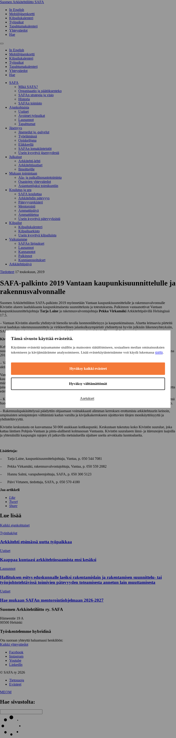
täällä (159, 352)
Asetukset (87, 398)
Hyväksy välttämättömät (88, 384)
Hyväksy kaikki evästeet (88, 368)
